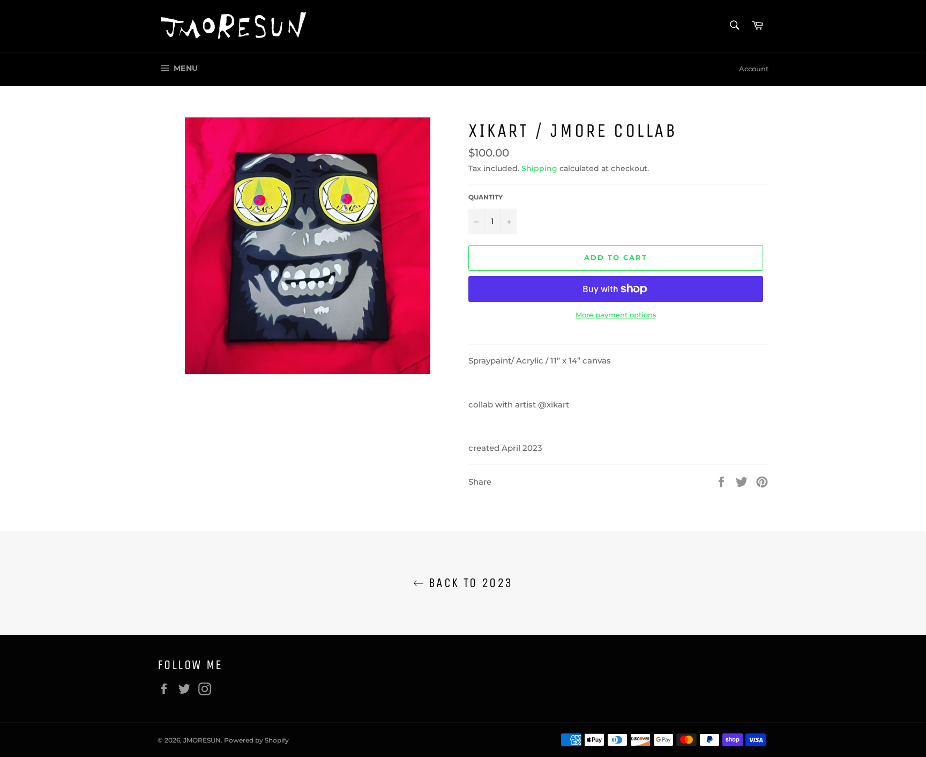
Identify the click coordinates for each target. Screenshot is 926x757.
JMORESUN (202, 740)
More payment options (616, 314)
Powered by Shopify (256, 740)
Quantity (485, 197)
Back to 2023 (468, 582)
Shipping (539, 168)
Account (753, 68)
